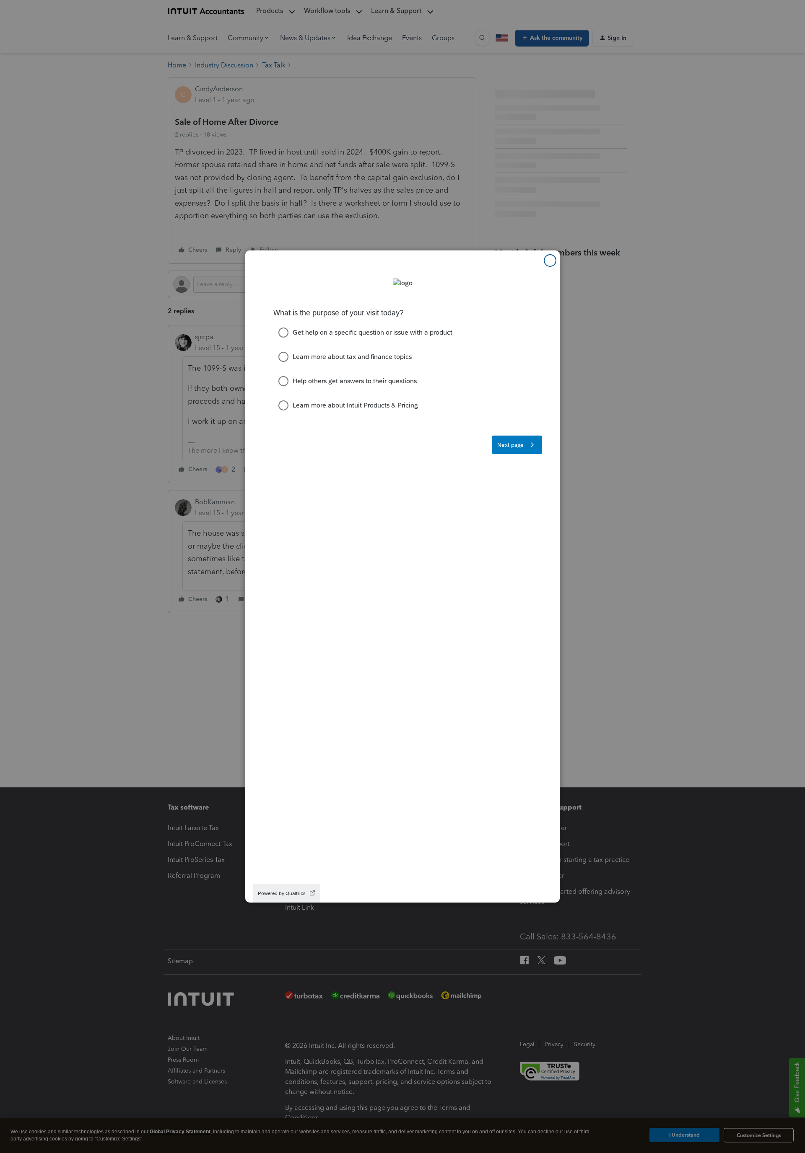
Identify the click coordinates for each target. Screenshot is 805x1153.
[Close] (550, 260)
